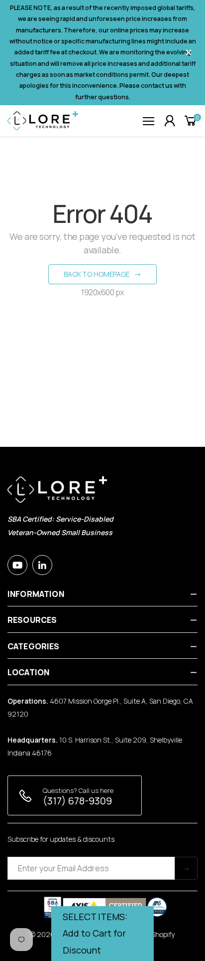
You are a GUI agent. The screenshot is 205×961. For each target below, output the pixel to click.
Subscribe (186, 868)
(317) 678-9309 (77, 800)
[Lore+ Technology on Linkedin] (42, 565)
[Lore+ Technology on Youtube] (17, 565)
